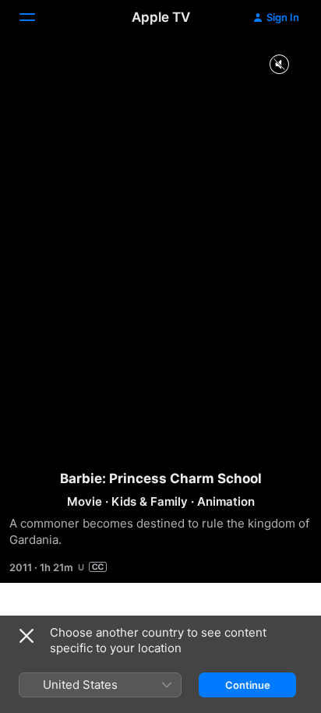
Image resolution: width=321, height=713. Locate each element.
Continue (247, 685)
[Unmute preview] (279, 65)
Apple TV (161, 17)
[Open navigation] (36, 17)
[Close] (26, 636)
